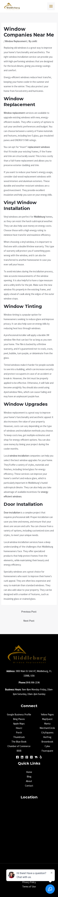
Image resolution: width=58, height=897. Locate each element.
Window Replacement (16, 41)
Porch (19, 732)
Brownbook (47, 741)
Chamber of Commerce (18, 746)
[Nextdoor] (36, 757)
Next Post (28, 620)
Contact (29, 785)
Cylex (47, 746)
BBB (19, 750)
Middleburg (39, 216)
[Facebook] (17, 757)
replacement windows (39, 146)
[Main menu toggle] (51, 6)
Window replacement (14, 112)
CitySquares (47, 732)
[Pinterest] (26, 757)
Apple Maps (19, 723)
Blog (29, 776)
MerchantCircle (47, 727)
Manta (47, 723)
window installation (19, 455)
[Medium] (31, 757)
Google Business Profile (19, 714)
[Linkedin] (22, 757)
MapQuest (47, 719)
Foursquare (47, 750)
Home (29, 772)
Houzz (19, 727)
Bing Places (19, 719)
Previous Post (29, 611)
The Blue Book (18, 741)
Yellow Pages (47, 714)
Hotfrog (47, 737)
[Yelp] (40, 757)
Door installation (12, 512)
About (29, 781)
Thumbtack (19, 737)
